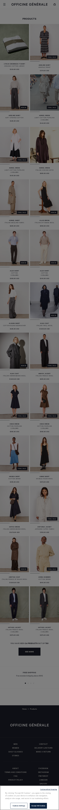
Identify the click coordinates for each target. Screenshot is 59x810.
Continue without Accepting (48, 789)
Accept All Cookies (38, 806)
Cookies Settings (19, 806)
